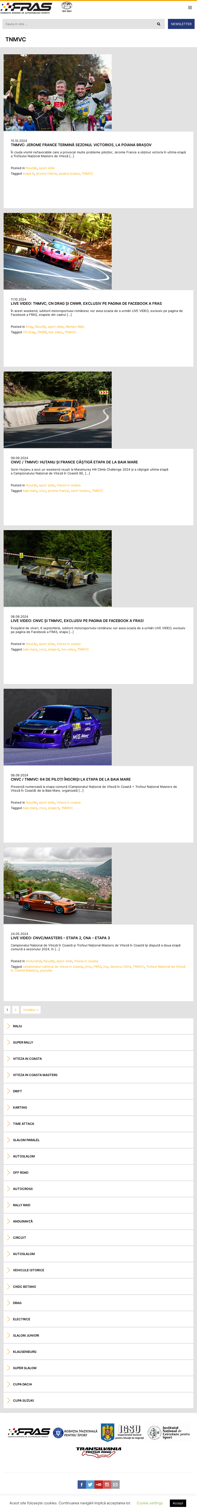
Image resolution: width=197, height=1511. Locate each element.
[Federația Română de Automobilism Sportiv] (26, 9)
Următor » (30, 1010)
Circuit (19, 1237)
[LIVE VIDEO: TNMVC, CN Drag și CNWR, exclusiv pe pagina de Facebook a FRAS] (58, 288)
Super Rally (23, 1042)
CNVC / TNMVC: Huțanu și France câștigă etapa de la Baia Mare (74, 462)
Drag (29, 326)
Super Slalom (25, 1368)
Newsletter (181, 24)
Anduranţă (34, 961)
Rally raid (21, 1205)
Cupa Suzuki (23, 1400)
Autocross (23, 1189)
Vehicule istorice (28, 1270)
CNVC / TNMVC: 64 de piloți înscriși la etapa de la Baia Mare (71, 779)
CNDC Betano (24, 1287)
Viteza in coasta (68, 485)
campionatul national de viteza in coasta (53, 966)
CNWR (42, 332)
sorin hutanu (80, 491)
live (105, 966)
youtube (46, 970)
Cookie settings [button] (150, 1503)
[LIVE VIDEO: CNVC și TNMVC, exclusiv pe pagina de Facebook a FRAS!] (58, 605)
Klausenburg (25, 1352)
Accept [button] (178, 1503)
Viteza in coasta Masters (35, 1075)
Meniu (190, 7)
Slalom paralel (26, 1140)
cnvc (42, 491)
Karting (20, 1107)
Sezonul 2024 (120, 966)
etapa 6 (28, 173)
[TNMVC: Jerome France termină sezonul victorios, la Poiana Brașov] (58, 130)
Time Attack (23, 1124)
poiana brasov (69, 173)
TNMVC (87, 173)
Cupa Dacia (22, 1384)
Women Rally (75, 326)
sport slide (47, 168)
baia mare (30, 491)
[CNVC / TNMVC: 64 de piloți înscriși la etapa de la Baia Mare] (58, 764)
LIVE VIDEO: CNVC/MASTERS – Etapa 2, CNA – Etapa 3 (60, 938)
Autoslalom (24, 1156)
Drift (17, 1091)
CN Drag (29, 332)
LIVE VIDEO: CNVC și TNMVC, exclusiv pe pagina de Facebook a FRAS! (77, 620)
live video (56, 332)
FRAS (97, 966)
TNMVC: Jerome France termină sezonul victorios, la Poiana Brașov (81, 145)
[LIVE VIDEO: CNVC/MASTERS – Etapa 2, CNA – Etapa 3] (58, 923)
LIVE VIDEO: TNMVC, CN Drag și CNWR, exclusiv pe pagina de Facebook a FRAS (86, 303)
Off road (20, 1172)
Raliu (17, 1026)
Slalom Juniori (26, 1335)
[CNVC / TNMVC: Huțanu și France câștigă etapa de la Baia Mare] (58, 447)
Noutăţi (31, 168)
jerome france (46, 173)
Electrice (21, 1319)
